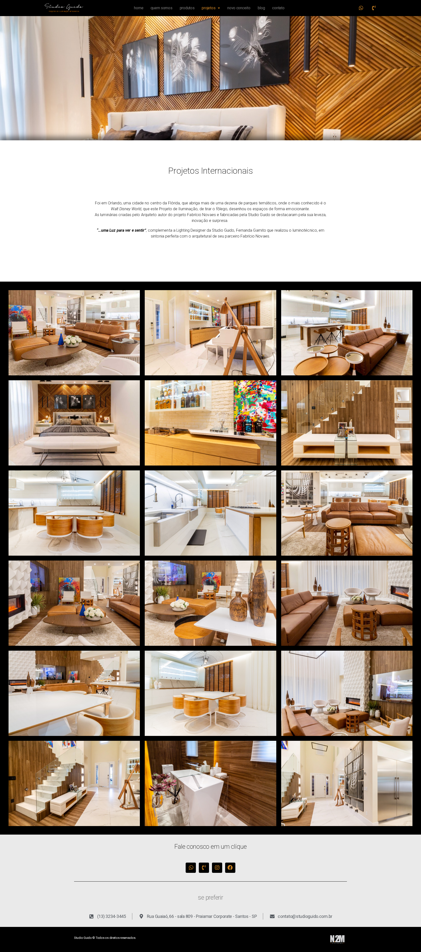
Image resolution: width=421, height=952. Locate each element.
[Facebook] (230, 868)
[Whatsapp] (361, 8)
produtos (187, 8)
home (138, 8)
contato (278, 8)
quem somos (161, 8)
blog (261, 8)
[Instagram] (217, 868)
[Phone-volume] (374, 8)
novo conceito (238, 8)
